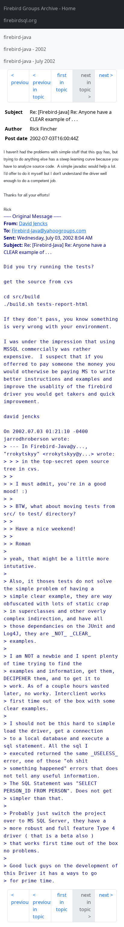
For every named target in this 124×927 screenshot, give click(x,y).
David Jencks (33, 223)
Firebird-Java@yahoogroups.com (49, 230)
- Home (40, 8)
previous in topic (42, 89)
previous (20, 82)
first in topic (61, 82)
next (104, 75)
